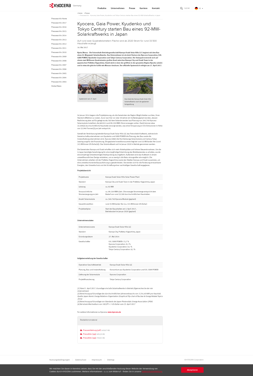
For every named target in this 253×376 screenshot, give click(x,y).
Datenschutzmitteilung (152, 371)
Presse (132, 8)
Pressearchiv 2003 (58, 82)
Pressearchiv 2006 (58, 69)
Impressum (97, 359)
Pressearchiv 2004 (58, 78)
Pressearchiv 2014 (58, 35)
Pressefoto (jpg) (89, 334)
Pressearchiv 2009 (58, 57)
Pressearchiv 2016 (58, 27)
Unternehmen (118, 8)
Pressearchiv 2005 (58, 73)
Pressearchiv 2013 (58, 40)
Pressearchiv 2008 (58, 61)
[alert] (126, 370)
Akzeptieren (192, 370)
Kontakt (156, 8)
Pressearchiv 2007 (58, 65)
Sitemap (110, 359)
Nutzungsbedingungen (59, 359)
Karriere (143, 8)
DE (200, 8)
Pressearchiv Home (59, 19)
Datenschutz (80, 359)
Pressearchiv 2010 (58, 52)
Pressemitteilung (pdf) (92, 330)
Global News (56, 86)
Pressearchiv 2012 (58, 44)
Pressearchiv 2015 (58, 31)
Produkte (102, 8)
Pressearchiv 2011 (58, 48)
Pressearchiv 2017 (58, 23)
